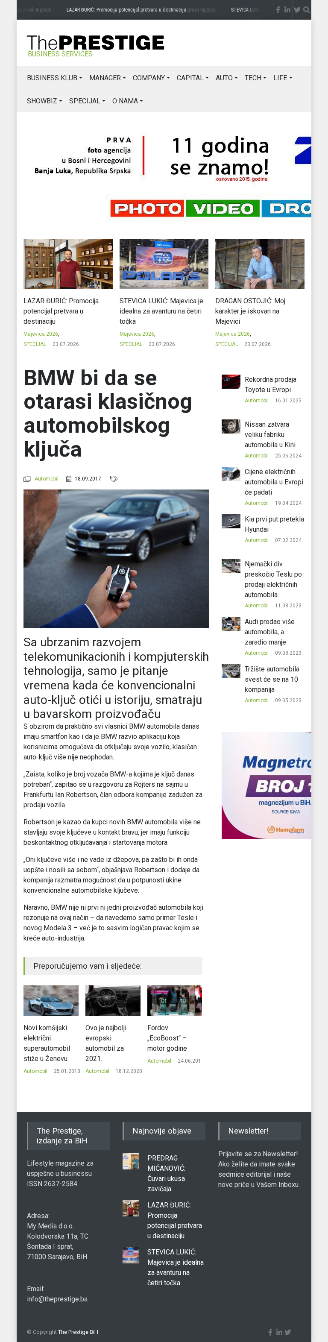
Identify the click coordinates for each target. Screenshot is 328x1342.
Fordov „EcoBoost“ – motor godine (105, 1038)
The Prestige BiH (78, 1332)
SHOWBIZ (42, 101)
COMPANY (149, 78)
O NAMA (125, 101)
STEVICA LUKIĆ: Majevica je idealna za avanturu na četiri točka (66, 311)
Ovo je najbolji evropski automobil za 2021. (43, 1043)
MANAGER (105, 78)
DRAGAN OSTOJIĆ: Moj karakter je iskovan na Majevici (155, 311)
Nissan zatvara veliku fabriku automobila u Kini (270, 434)
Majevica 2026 (41, 334)
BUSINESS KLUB (52, 78)
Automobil (47, 479)
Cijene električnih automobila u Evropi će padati (274, 482)
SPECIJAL (84, 101)
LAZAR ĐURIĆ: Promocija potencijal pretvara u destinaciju (130, 10)
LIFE (280, 78)
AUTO (224, 78)
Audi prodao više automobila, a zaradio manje (270, 632)
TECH (253, 78)
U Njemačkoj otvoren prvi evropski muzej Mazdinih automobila (170, 1048)
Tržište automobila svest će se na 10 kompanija (272, 679)
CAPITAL (190, 78)
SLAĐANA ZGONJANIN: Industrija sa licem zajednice (258, 306)
